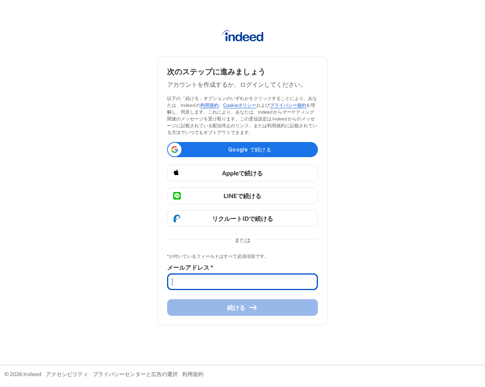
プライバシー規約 (288, 105)
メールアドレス (190, 267)
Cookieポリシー (239, 105)
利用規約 (209, 105)
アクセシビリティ (67, 374)
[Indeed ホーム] (242, 37)
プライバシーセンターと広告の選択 (135, 374)
